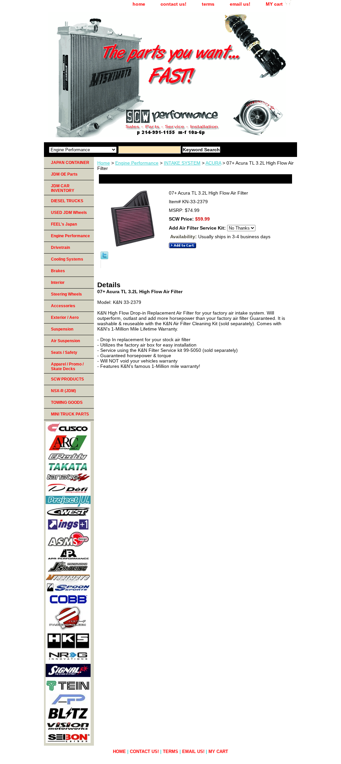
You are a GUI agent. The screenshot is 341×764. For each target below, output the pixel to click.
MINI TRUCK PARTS (70, 414)
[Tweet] (104, 257)
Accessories (63, 306)
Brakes (58, 271)
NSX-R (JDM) (63, 390)
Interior (58, 282)
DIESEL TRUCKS (67, 201)
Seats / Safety (64, 352)
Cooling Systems (67, 259)
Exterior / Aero (65, 317)
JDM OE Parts (64, 174)
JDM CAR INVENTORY (62, 188)
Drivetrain (60, 247)
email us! (240, 4)
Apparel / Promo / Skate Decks (67, 366)
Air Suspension (65, 341)
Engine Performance (137, 163)
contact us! (173, 4)
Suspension (62, 329)
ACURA (213, 163)
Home (103, 163)
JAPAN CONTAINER (70, 162)
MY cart (274, 4)
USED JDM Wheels (69, 212)
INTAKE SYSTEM (182, 163)
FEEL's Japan (64, 224)
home (139, 4)
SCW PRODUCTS (67, 379)
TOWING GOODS (67, 402)
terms (208, 4)
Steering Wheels (66, 294)
